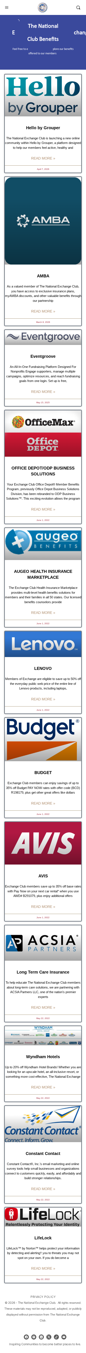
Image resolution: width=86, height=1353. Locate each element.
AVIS (43, 876)
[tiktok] (56, 1337)
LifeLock (43, 1238)
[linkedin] (41, 1337)
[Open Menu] (6, 7)
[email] (63, 1337)
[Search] (78, 7)
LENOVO (43, 668)
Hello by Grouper (43, 127)
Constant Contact (43, 1153)
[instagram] (33, 1337)
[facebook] (26, 1337)
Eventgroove (43, 356)
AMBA (43, 276)
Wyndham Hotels (43, 1056)
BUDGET (43, 772)
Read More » (43, 158)
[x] (48, 1337)
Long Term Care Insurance (43, 972)
